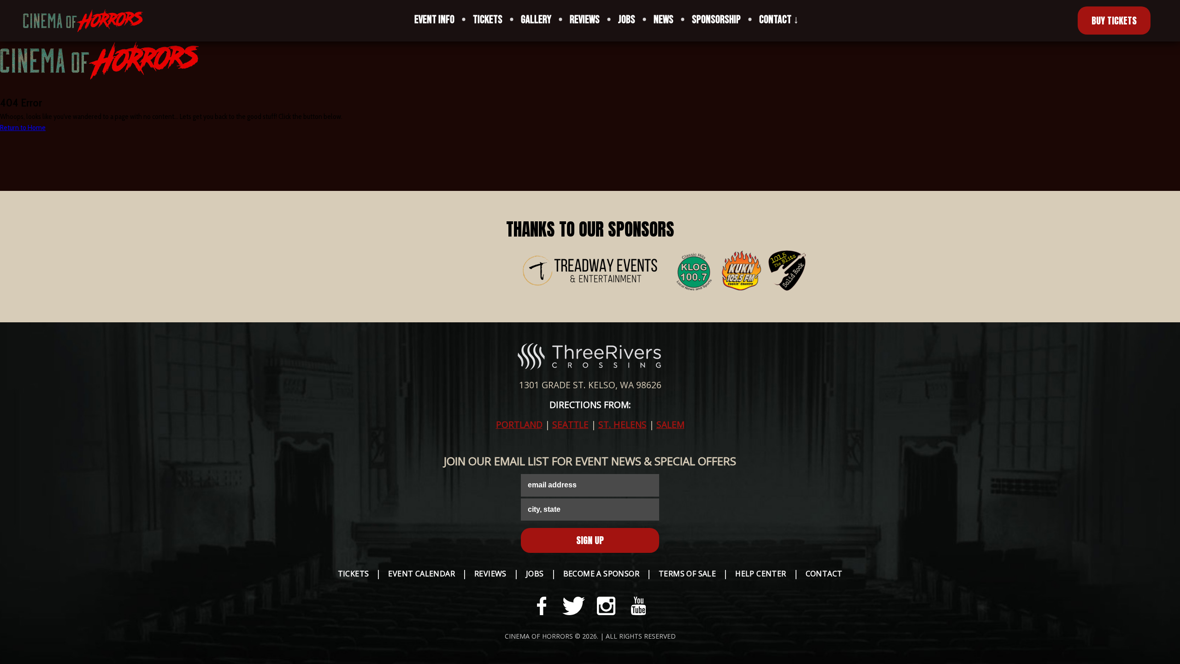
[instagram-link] (606, 605)
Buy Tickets (1114, 20)
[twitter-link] (573, 605)
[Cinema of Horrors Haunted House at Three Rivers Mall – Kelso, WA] (76, 20)
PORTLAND (519, 424)
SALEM (670, 424)
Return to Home (23, 127)
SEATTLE (570, 424)
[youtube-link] (638, 605)
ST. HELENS (622, 424)
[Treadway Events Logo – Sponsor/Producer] (590, 272)
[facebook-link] (541, 605)
